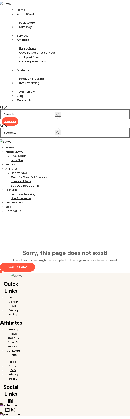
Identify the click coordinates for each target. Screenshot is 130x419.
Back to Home (17, 267)
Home (4, 225)
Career (13, 302)
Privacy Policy (13, 312)
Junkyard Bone (13, 353)
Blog (13, 297)
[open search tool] (3, 107)
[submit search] (58, 114)
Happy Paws (13, 332)
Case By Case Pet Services (13, 342)
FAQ (13, 306)
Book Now (10, 121)
